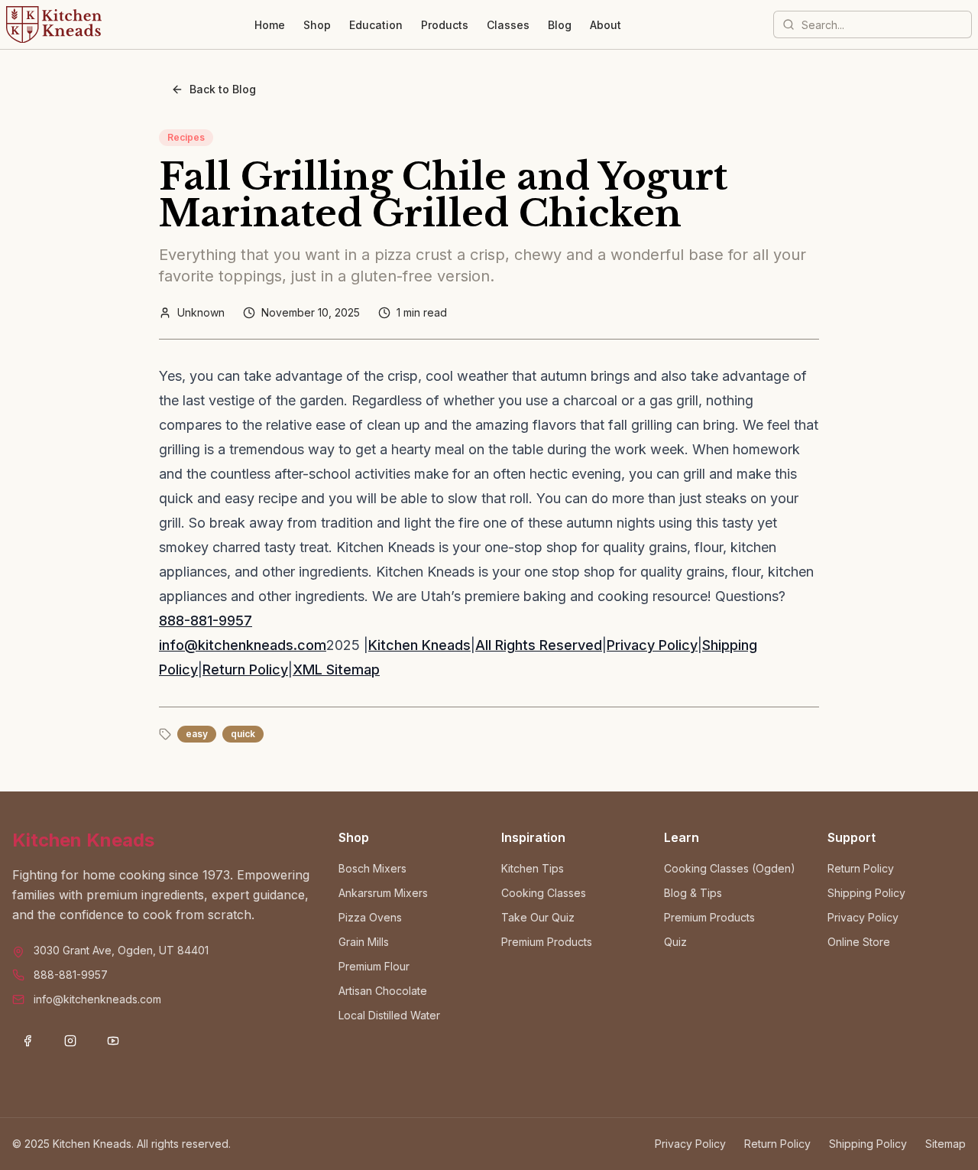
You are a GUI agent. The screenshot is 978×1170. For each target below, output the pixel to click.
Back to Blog (222, 89)
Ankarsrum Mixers (383, 892)
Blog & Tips (693, 892)
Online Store (858, 941)
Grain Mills (363, 941)
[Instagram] (70, 1040)
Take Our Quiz (538, 917)
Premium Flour (374, 966)
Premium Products (546, 941)
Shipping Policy (866, 892)
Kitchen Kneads (419, 645)
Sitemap (945, 1143)
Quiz (675, 941)
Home (269, 24)
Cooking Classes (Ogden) (729, 868)
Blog (560, 24)
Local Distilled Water (389, 1015)
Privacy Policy (652, 645)
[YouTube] (113, 1040)
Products (444, 24)
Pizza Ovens (370, 917)
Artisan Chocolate (382, 990)
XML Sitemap (336, 669)
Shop (317, 24)
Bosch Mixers (372, 868)
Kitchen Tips (532, 868)
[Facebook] (27, 1040)
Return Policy (245, 669)
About (605, 24)
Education (376, 24)
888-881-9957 (205, 621)
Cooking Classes (543, 892)
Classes (508, 24)
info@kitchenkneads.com (242, 645)
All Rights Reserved (538, 645)
